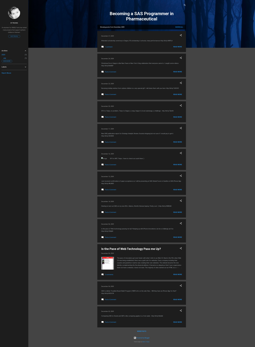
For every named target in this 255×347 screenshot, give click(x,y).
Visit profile (14, 36)
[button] (181, 35)
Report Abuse (6, 73)
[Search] (185, 5)
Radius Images (146, 341)
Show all (179, 27)
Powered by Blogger (143, 338)
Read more (177, 47)
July (4, 58)
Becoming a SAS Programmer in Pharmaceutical (142, 16)
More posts (141, 331)
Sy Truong (14, 23)
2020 (3, 55)
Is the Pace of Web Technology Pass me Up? (131, 249)
